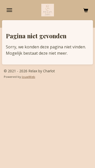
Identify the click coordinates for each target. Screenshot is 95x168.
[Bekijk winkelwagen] (85, 10)
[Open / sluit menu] (9, 10)
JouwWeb (28, 77)
